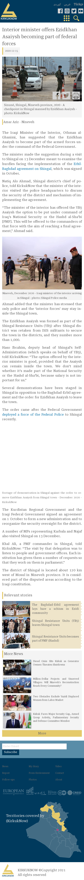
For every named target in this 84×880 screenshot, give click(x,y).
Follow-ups (8, 780)
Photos (33, 780)
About (58, 780)
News (5, 766)
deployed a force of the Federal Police (33, 414)
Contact (59, 773)
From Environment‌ (39, 773)
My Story (34, 766)
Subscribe (10, 752)
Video (58, 766)
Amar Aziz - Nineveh (18, 122)
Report (6, 773)
